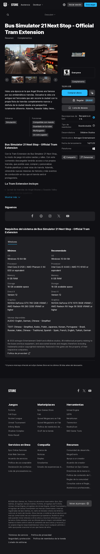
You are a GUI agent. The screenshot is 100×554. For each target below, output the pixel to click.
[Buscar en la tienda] (8, 14)
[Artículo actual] (17, 79)
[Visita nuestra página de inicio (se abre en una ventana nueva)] (41, 216)
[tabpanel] (50, 278)
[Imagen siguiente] (56, 80)
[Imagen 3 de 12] (45, 79)
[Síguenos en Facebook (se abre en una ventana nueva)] (32, 216)
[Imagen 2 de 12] (31, 79)
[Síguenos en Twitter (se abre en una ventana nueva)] (59, 216)
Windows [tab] (12, 241)
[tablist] (50, 241)
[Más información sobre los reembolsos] (93, 125)
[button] (31, 197)
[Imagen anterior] (7, 80)
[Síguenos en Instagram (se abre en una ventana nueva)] (50, 216)
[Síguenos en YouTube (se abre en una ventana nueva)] (68, 216)
